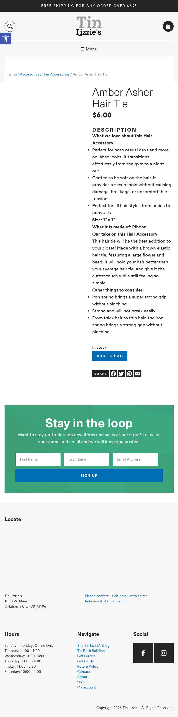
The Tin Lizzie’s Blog (93, 645)
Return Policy (88, 666)
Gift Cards (85, 661)
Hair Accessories (56, 74)
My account (86, 687)
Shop (81, 682)
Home (12, 74)
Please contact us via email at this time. (117, 596)
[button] (5, 38)
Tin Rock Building (91, 650)
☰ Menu (89, 48)
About (82, 677)
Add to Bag (110, 356)
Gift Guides (86, 656)
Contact (83, 671)
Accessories (29, 74)
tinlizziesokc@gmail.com (105, 601)
